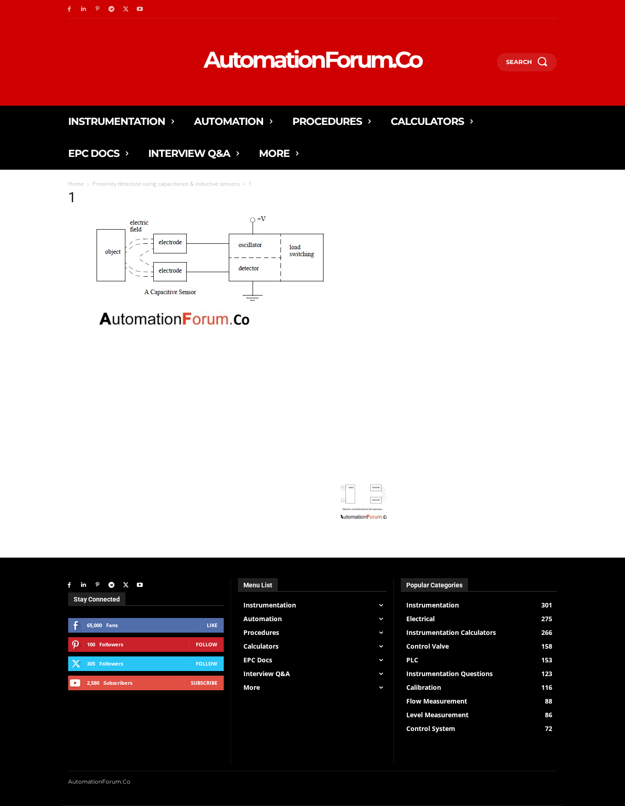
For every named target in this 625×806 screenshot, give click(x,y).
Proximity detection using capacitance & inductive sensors (166, 184)
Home (76, 184)
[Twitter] (125, 9)
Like (212, 625)
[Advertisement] (227, 413)
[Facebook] (69, 9)
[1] (202, 344)
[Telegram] (111, 9)
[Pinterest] (97, 9)
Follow (206, 644)
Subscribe (204, 682)
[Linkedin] (83, 9)
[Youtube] (140, 9)
